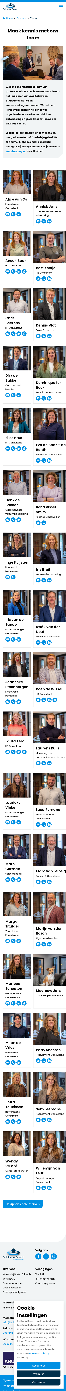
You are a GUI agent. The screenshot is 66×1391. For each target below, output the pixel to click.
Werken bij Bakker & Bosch (17, 1274)
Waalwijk (39, 1274)
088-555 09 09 (12, 1333)
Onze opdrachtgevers (14, 1292)
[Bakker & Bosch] (17, 6)
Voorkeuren (39, 1382)
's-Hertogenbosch (45, 1278)
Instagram (54, 1256)
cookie (33, 1353)
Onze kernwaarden (13, 1283)
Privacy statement (13, 1385)
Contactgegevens (45, 1283)
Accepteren (39, 1365)
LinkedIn (46, 1256)
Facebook (38, 1256)
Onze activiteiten (12, 1287)
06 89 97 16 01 (11, 1344)
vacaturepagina (16, 151)
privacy (45, 1353)
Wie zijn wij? (9, 1278)
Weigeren (38, 1373)
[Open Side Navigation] (61, 6)
